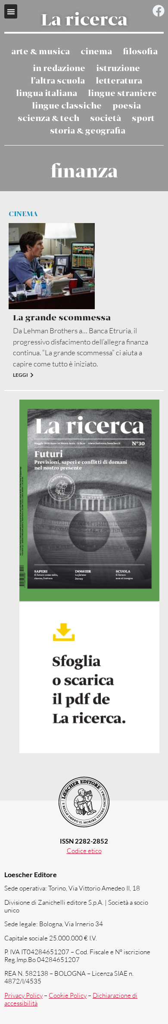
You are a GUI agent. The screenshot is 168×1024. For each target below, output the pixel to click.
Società (105, 118)
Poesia (126, 106)
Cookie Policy (68, 995)
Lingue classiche (67, 106)
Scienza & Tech (48, 118)
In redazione (59, 68)
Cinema (96, 52)
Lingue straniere (122, 93)
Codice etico (84, 851)
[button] (10, 11)
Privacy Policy (23, 995)
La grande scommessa (62, 318)
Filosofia (140, 52)
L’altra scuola (58, 81)
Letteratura (119, 81)
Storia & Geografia (87, 131)
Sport (143, 118)
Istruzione (118, 68)
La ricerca (84, 20)
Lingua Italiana (46, 93)
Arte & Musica (40, 52)
